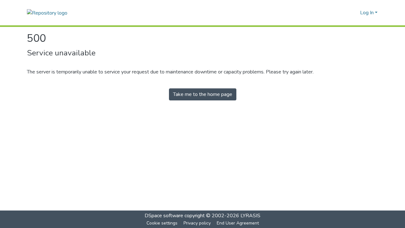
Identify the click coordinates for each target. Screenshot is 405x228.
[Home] (47, 12)
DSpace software (164, 215)
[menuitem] (354, 12)
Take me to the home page (202, 94)
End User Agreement (238, 223)
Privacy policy (197, 223)
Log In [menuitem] (367, 12)
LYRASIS (250, 215)
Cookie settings (162, 223)
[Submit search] (345, 12)
